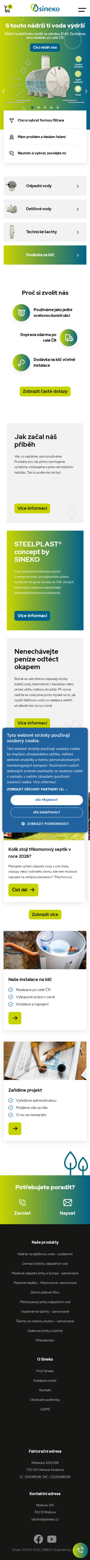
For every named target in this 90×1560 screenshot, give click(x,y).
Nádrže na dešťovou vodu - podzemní (45, 1254)
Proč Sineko (45, 1371)
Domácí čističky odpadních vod (45, 1263)
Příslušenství (45, 1340)
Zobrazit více (45, 914)
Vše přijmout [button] (46, 800)
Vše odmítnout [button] (46, 812)
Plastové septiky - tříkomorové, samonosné (45, 1282)
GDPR (45, 1409)
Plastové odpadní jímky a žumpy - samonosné (45, 1273)
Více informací (32, 508)
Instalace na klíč (45, 1380)
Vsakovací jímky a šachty (45, 1330)
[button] (45, 789)
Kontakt (45, 1390)
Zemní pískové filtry (45, 1292)
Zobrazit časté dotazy (45, 391)
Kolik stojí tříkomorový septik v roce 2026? (40, 853)
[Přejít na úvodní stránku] (45, 8)
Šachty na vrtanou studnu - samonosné (45, 1321)
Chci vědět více (45, 47)
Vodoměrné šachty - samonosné (45, 1311)
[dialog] (45, 780)
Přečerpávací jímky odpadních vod (45, 1301)
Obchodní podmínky (45, 1399)
